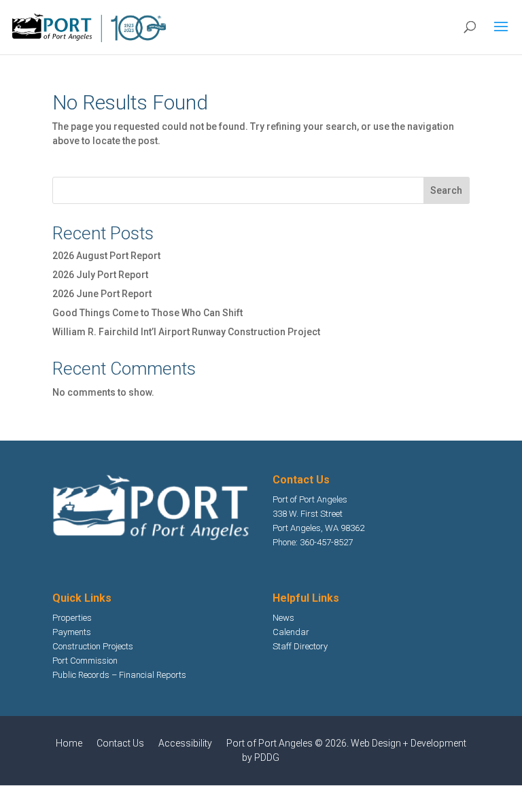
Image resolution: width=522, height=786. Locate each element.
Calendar (291, 632)
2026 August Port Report (106, 255)
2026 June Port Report (102, 293)
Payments (71, 632)
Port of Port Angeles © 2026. (288, 743)
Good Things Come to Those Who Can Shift (147, 312)
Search (446, 190)
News (283, 618)
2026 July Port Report (100, 274)
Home (69, 743)
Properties (72, 618)
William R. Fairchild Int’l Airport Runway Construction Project (186, 331)
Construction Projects (92, 646)
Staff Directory (300, 646)
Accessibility (185, 743)
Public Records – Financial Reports (119, 675)
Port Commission (85, 660)
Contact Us (120, 743)
